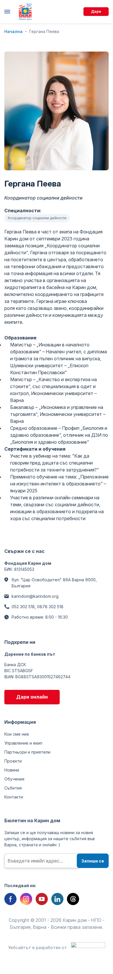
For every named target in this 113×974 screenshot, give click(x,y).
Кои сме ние (16, 734)
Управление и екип (23, 743)
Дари (96, 11)
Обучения (14, 778)
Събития (13, 787)
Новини (11, 769)
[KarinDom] (25, 11)
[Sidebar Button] (8, 11)
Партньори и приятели (27, 752)
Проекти (13, 761)
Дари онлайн (32, 697)
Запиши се (92, 860)
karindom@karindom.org (35, 596)
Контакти (13, 796)
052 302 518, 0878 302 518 (37, 606)
